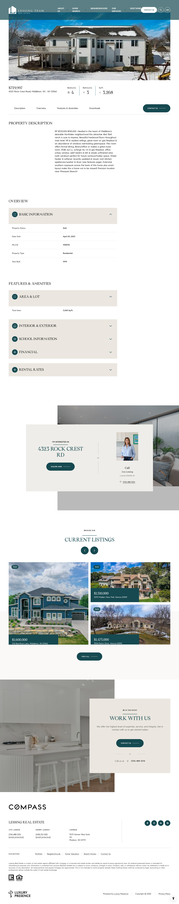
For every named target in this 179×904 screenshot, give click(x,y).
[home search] (161, 10)
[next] (94, 550)
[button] (156, 108)
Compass (62, 863)
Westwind (135, 8)
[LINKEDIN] (161, 823)
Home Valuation (72, 854)
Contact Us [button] (106, 854)
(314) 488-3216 (129, 482)
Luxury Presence (121, 894)
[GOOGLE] (167, 823)
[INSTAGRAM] (154, 823)
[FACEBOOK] (147, 823)
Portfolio (38, 854)
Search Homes (90, 854)
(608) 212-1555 (42, 834)
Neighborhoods (99, 8)
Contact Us (149, 10)
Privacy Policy (164, 894)
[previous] (85, 550)
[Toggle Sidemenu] (167, 10)
